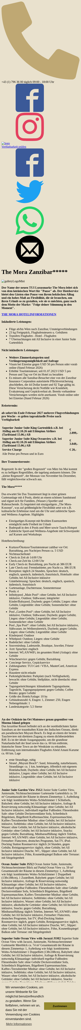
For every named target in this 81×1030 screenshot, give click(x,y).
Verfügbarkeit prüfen (14, 146)
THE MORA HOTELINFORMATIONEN (29, 314)
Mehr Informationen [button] (19, 1024)
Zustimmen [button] (60, 1006)
